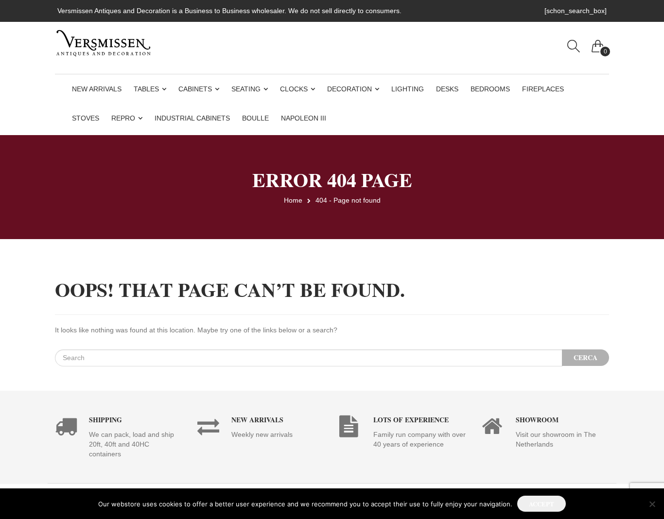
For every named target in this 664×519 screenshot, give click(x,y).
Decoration (349, 89)
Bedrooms (490, 89)
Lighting (407, 89)
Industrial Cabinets (192, 118)
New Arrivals (97, 89)
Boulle (255, 118)
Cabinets (195, 89)
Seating (246, 89)
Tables (146, 89)
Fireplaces (543, 89)
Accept (541, 503)
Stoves (85, 118)
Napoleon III (303, 118)
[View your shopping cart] (598, 44)
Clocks (294, 89)
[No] (652, 504)
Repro (123, 118)
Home (293, 200)
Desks (447, 89)
